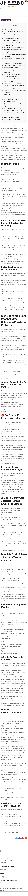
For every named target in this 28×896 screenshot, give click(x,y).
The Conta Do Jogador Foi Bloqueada (14, 65)
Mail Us (2, 873)
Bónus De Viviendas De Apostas (13, 97)
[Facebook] (19, 838)
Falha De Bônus (8, 95)
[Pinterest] (22, 838)
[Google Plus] (26, 838)
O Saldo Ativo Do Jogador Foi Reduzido (14, 88)
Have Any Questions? (8, 866)
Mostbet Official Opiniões (11, 67)
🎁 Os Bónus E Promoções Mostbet (14, 47)
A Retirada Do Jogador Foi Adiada (13, 70)
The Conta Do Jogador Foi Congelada (14, 86)
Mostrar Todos (8, 29)
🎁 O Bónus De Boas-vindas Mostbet (14, 104)
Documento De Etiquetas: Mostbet (13, 63)
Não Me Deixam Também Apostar (13, 117)
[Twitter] (16, 838)
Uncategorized (6, 20)
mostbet (3, 705)
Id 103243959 (7, 72)
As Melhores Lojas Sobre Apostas (13, 83)
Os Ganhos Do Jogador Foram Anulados (15, 36)
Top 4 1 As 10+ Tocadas (10, 106)
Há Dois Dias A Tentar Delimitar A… (13, 119)
